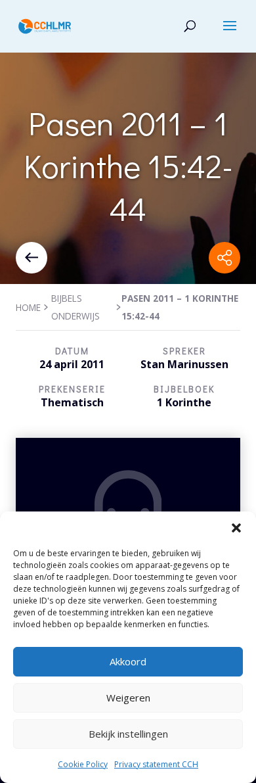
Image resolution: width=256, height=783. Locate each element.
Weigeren (128, 697)
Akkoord (128, 661)
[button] (236, 527)
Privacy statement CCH (156, 764)
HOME (28, 307)
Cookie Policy (83, 764)
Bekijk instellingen (128, 733)
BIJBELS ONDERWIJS (75, 307)
